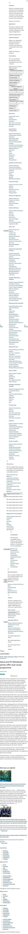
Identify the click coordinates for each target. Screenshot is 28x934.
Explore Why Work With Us (15, 623)
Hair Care (11, 411)
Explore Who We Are (12, 474)
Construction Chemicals (15, 169)
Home (1, 656)
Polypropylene (13, 425)
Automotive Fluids (14, 138)
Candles (11, 188)
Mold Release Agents (14, 178)
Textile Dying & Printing (15, 450)
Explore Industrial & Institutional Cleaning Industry (14, 255)
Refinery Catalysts (14, 289)
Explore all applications (15, 34)
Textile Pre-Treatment (14, 449)
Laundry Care (12, 234)
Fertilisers (11, 121)
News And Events (12, 592)
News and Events (8, 656)
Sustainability (14, 567)
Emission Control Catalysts (16, 145)
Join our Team (11, 610)
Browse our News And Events (15, 584)
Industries (11, 459)
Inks (10, 402)
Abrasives (11, 292)
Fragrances (12, 201)
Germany (9, 521)
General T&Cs (6, 880)
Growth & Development (14, 629)
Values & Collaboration (14, 628)
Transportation (13, 160)
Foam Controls (13, 381)
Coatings (11, 143)
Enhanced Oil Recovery (15, 361)
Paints (10, 153)
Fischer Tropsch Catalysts (15, 146)
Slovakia (9, 524)
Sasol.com (5, 885)
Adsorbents (12, 326)
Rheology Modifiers (14, 244)
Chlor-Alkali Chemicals (15, 340)
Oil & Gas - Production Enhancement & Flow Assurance (15, 357)
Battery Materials (13, 140)
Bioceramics (12, 217)
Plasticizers (12, 155)
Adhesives (11, 137)
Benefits (10, 626)
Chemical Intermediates (15, 142)
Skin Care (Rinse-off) (14, 414)
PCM (10, 151)
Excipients (11, 215)
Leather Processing (14, 455)
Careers (10, 649)
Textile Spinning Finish (15, 447)
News (15, 656)
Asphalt (11, 177)
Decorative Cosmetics (15, 418)
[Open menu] (27, 1)
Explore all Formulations (15, 66)
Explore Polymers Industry (16, 423)
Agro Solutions (13, 119)
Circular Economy (13, 297)
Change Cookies (7, 876)
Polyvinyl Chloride (13, 432)
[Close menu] (9, 3)
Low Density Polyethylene (16, 427)
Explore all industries (14, 21)
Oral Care (11, 214)
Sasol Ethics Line (7, 882)
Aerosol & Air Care (14, 189)
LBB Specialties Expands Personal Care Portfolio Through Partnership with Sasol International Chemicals (13, 785)
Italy (8, 523)
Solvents (11, 126)
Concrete (11, 172)
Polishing (11, 156)
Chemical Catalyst (13, 203)
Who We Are (10, 529)
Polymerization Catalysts (15, 298)
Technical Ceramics (14, 293)
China (8, 519)
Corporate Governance (9, 884)
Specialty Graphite (14, 321)
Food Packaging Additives (16, 394)
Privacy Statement (8, 879)
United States (10, 528)
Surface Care (12, 191)
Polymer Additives (14, 295)
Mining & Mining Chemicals (16, 367)
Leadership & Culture (13, 624)
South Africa (10, 526)
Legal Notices (6, 877)
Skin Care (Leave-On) (14, 413)
